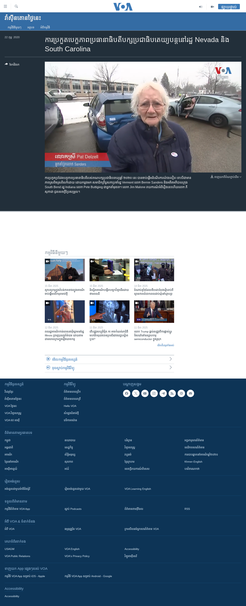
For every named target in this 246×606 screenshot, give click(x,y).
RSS (187, 508)
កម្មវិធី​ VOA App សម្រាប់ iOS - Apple (25, 576)
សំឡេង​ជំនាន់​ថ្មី (71, 413)
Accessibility (132, 548)
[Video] (212, 7)
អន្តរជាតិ (9, 447)
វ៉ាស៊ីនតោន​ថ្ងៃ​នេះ (13, 398)
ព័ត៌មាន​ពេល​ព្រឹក (72, 391)
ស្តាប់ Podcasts (73, 508)
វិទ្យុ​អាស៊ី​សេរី (131, 556)
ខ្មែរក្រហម (130, 461)
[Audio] (201, 7)
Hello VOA (70, 405)
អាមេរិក (8, 454)
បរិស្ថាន (128, 440)
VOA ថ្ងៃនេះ (11, 405)
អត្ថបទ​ (30, 27)
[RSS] (172, 393)
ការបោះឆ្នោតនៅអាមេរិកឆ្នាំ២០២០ (201, 454)
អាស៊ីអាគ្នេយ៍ (11, 468)
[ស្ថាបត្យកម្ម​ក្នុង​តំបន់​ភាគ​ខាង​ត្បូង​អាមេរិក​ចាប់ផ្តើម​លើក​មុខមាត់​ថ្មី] (65, 270)
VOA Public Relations (17, 556)
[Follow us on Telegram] (163, 393)
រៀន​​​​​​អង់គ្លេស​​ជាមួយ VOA (77, 488)
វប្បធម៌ (128, 454)
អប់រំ (67, 468)
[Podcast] (181, 393)
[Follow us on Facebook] (126, 393)
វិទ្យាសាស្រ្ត (130, 447)
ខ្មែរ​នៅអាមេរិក (12, 461)
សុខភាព (69, 461)
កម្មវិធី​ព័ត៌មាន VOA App (17, 508)
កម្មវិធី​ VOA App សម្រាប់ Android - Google (88, 576)
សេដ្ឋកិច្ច (69, 447)
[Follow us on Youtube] (145, 393)
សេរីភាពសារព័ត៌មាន (194, 447)
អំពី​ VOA (9, 528)
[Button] (12, 65)
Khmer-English (193, 461)
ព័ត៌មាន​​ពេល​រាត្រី (72, 398)
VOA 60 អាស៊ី (12, 420)
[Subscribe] (190, 393)
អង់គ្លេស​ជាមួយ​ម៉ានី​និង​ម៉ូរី (17, 488)
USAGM (9, 548)
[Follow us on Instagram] (154, 393)
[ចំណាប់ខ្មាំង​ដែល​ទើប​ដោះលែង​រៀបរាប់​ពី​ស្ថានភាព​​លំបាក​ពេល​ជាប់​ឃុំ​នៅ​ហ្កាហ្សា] (154, 270)
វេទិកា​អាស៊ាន (70, 420)
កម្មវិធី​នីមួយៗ (14, 27)
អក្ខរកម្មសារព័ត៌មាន (194, 440)
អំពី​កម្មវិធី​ (45, 27)
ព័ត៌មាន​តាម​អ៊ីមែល (134, 508)
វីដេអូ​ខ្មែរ (9, 391)
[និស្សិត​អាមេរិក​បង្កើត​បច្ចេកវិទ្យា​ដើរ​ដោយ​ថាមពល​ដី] (110, 270)
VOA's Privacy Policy (77, 556)
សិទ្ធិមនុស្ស (70, 454)
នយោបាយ (70, 440)
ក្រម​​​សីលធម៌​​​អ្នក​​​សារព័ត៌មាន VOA (142, 528)
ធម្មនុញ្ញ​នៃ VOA (73, 528)
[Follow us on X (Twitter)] (135, 393)
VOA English (72, 548)
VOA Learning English (138, 488)
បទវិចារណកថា (191, 468)
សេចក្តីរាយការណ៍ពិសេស (137, 468)
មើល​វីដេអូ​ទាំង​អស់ (165, 345)
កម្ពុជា (8, 440)
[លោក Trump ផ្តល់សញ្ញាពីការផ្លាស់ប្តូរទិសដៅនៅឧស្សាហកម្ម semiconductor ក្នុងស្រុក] (154, 311)
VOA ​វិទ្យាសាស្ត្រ (13, 413)
